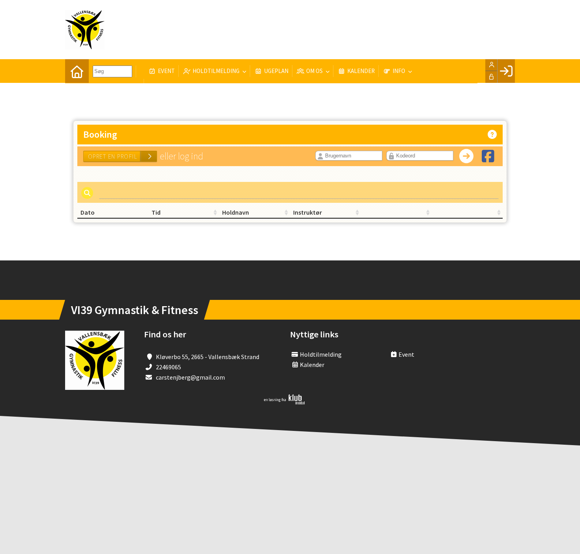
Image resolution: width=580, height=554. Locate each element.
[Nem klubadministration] (284, 402)
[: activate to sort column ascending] (396, 212)
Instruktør (307, 212)
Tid (156, 212)
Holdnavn (235, 212)
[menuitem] (77, 71)
